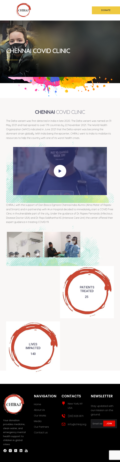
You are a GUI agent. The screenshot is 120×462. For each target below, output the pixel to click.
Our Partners (41, 427)
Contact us (41, 432)
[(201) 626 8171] (63, 416)
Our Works (40, 415)
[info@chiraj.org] (63, 424)
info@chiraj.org (77, 424)
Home (37, 404)
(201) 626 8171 (75, 416)
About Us (39, 410)
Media (37, 421)
